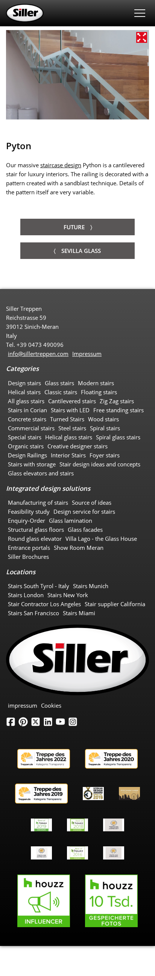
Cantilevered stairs (72, 401)
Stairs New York (67, 595)
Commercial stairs (31, 428)
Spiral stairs (105, 428)
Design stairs (24, 383)
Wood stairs (103, 419)
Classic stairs (60, 392)
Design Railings (27, 455)
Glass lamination (70, 520)
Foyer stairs (105, 455)
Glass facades (85, 529)
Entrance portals (29, 547)
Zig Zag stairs (117, 401)
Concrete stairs (27, 419)
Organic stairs (26, 446)
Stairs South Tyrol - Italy (38, 586)
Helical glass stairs (68, 437)
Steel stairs (72, 428)
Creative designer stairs (77, 446)
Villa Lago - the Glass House (101, 538)
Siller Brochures (28, 556)
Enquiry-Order (26, 520)
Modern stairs (96, 383)
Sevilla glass (81, 250)
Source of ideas (91, 502)
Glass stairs (59, 383)
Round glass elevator (35, 538)
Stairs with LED (70, 410)
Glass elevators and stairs (41, 473)
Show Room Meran (78, 547)
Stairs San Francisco (33, 613)
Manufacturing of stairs (38, 502)
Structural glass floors (36, 529)
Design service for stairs (84, 511)
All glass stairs (26, 401)
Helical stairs (24, 392)
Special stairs (24, 437)
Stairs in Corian (27, 410)
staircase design (60, 165)
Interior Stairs (68, 455)
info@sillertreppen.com (38, 353)
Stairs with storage (32, 464)
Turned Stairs (67, 419)
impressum (22, 705)
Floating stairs (99, 392)
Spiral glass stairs (118, 437)
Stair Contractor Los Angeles (44, 604)
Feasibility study (29, 511)
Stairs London (26, 595)
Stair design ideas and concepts (99, 464)
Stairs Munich (90, 586)
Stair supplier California (115, 604)
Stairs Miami (79, 613)
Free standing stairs (118, 410)
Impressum (87, 353)
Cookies (51, 705)
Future (74, 227)
